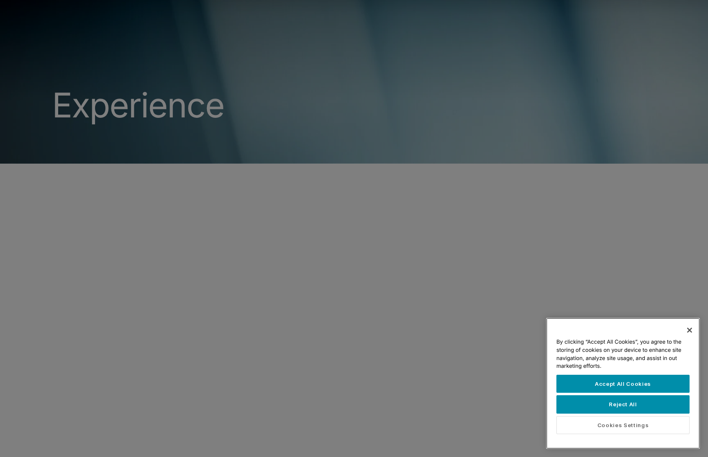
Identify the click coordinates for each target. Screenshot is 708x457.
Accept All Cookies (623, 383)
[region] (623, 383)
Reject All (623, 404)
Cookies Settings (623, 425)
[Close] (690, 330)
